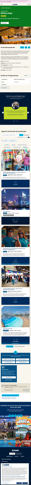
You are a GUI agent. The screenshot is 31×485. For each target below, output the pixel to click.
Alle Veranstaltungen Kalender (19, 346)
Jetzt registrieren (4, 87)
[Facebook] (10, 415)
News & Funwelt (5, 461)
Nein (27, 390)
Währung (25, 75)
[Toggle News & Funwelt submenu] (29, 461)
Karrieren (16, 456)
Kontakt (22, 456)
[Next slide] (28, 112)
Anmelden (12, 453)
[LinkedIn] (12, 415)
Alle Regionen (7, 144)
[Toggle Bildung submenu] (29, 463)
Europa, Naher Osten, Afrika (22, 144)
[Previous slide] (3, 112)
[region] (15, 474)
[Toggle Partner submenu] (29, 475)
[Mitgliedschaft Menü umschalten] (29, 4)
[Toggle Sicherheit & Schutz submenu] (29, 466)
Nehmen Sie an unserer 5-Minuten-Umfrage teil (10, 395)
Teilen (22, 47)
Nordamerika (25, 147)
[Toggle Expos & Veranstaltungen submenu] (29, 459)
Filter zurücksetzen (20, 137)
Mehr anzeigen (10, 346)
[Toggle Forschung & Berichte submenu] (29, 470)
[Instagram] (15, 415)
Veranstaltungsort (13, 141)
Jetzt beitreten (8, 377)
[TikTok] (18, 415)
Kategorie (6, 141)
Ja (24, 390)
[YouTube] (21, 415)
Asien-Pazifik (13, 144)
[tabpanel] (15, 110)
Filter (27, 137)
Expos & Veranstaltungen (6, 459)
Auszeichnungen (9, 456)
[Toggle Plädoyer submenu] (29, 468)
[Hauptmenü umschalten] (1, 4)
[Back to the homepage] (15, 450)
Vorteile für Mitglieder (8, 379)
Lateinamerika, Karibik (7, 147)
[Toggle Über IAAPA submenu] (29, 473)
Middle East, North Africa (17, 147)
